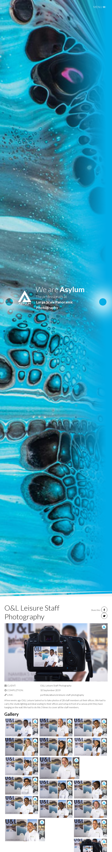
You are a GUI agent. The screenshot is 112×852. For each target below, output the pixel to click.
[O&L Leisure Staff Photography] (55, 652)
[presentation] (9, 302)
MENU (98, 7)
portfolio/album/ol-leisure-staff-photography (62, 694)
